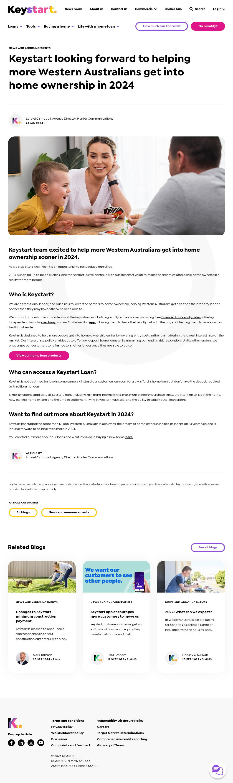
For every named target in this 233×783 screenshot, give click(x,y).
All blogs (23, 512)
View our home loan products (38, 355)
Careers (103, 727)
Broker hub (173, 9)
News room (73, 9)
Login (217, 9)
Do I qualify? (208, 26)
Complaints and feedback (71, 745)
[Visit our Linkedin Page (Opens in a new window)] (21, 742)
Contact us (119, 9)
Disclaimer (59, 739)
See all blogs (208, 547)
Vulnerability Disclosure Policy (120, 720)
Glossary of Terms (111, 745)
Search (199, 9)
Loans (13, 26)
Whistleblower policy (67, 733)
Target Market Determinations (120, 733)
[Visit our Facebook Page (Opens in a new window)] (11, 742)
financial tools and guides (181, 317)
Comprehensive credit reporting (122, 739)
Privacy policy (62, 727)
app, (92, 322)
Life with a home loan (96, 26)
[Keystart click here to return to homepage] (32, 11)
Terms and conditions (67, 720)
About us (96, 9)
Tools (31, 26)
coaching (48, 322)
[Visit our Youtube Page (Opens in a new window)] (40, 742)
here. (129, 437)
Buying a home (57, 26)
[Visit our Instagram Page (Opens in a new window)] (31, 742)
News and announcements (69, 512)
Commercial (144, 9)
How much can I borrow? (161, 26)
